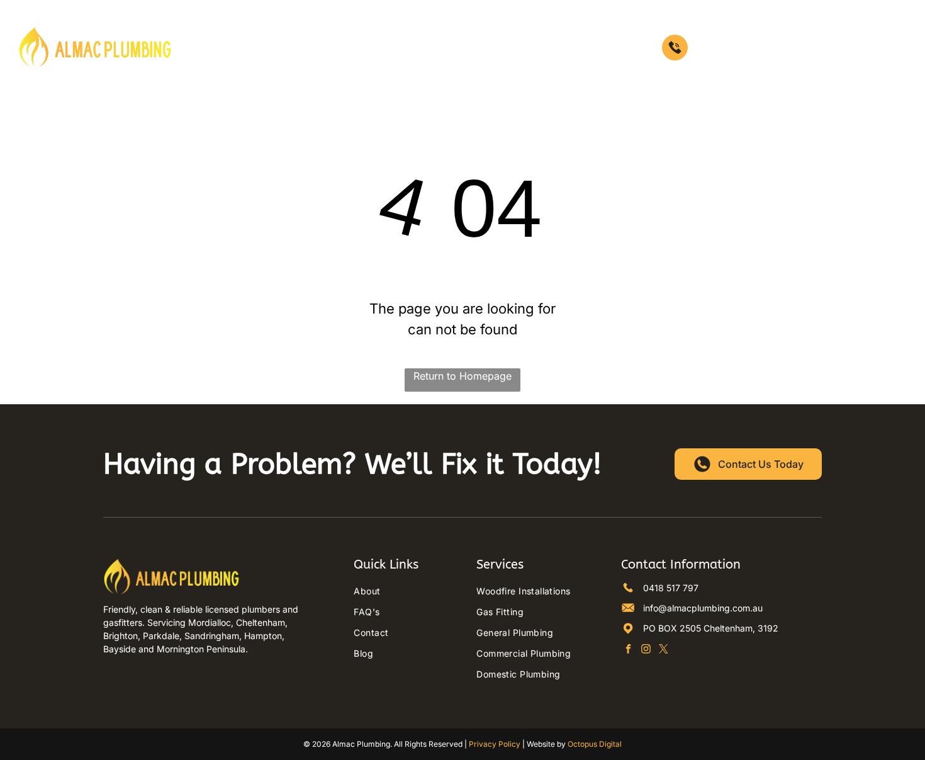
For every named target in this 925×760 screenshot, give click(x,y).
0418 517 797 (721, 47)
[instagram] (646, 650)
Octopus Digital (595, 744)
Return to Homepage (462, 376)
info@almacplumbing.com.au (703, 608)
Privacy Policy (494, 744)
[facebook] (628, 650)
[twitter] (663, 650)
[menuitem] (229, 47)
